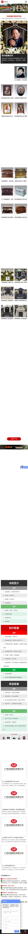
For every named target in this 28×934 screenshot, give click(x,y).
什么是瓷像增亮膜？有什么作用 (11, 781)
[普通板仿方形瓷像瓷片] (7, 372)
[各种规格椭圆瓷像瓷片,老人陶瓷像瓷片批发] (20, 389)
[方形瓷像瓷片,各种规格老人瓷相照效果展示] (7, 424)
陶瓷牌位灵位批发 (7, 345)
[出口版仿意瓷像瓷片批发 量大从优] (7, 72)
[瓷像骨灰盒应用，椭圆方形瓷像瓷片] (20, 173)
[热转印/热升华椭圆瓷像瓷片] (20, 338)
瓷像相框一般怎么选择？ (9, 885)
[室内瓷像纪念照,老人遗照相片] (20, 108)
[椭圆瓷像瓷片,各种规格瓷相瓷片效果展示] (20, 424)
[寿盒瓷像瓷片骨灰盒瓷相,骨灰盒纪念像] (7, 210)
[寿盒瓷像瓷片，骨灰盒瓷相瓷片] (7, 173)
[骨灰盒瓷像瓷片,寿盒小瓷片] (20, 191)
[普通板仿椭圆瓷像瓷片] (20, 355)
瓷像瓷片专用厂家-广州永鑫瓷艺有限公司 (13, 837)
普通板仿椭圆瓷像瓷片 (20, 362)
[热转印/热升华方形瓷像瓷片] (7, 355)
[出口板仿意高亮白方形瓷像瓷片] (20, 372)
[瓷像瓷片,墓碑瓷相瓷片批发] (20, 293)
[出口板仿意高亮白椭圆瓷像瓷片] (7, 389)
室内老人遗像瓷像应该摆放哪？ (10, 878)
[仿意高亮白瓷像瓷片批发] (20, 90)
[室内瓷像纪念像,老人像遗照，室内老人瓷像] (7, 90)
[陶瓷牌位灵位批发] (7, 338)
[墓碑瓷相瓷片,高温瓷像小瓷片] (7, 293)
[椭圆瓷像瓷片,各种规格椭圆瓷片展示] (7, 406)
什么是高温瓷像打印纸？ (9, 865)
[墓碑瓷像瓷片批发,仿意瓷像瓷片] (20, 275)
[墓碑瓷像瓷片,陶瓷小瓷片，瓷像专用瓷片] (7, 275)
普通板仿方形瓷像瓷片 (7, 380)
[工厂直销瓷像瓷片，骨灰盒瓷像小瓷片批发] (7, 191)
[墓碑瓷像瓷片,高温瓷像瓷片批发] (20, 311)
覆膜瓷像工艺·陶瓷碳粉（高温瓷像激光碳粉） (15, 809)
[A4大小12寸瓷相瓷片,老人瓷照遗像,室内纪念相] (20, 406)
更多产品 (14, 439)
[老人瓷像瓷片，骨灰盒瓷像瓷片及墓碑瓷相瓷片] (20, 72)
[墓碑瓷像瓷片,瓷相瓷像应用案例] (7, 311)
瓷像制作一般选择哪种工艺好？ (10, 892)
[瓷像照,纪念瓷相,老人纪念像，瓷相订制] (7, 108)
